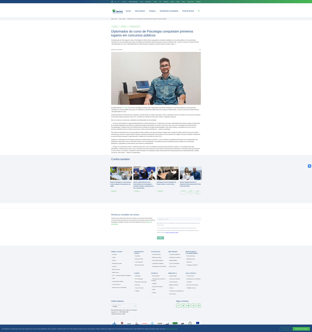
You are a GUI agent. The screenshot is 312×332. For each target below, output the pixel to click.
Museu (183, 1)
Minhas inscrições (156, 257)
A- (118, 1)
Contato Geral (190, 276)
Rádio (178, 1)
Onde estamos (140, 11)
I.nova (141, 1)
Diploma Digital (173, 260)
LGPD (113, 278)
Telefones (189, 262)
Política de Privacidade (171, 328)
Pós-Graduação (139, 279)
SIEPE (153, 289)
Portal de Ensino (188, 11)
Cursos (128, 11)
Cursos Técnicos (139, 288)
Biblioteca (166, 1)
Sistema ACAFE (139, 259)
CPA (160, 1)
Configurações (286, 328)
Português (198, 1)
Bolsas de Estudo (139, 265)
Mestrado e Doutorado (141, 282)
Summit (154, 292)
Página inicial (114, 18)
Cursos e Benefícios (174, 263)
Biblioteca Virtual (173, 285)
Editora (172, 1)
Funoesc (114, 266)
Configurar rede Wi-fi (192, 265)
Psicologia (125, 107)
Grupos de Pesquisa (157, 286)
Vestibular (137, 256)
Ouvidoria (189, 282)
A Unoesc (124, 1)
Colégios (137, 291)
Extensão (137, 285)
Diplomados (148, 1)
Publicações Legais (117, 263)
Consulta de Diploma (174, 254)
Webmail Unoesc (191, 259)
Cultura (155, 1)
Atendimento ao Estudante (169, 11)
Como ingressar (139, 262)
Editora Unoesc (116, 269)
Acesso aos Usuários (174, 279)
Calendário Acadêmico (158, 263)
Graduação (138, 276)
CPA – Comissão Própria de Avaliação (121, 275)
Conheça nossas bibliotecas (176, 291)
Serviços (171, 288)
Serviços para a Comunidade (119, 287)
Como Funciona (173, 282)
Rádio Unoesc (115, 272)
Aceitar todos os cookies (301, 328)
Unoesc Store (191, 1)
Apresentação (155, 276)
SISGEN (154, 283)
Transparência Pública (117, 281)
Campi (113, 257)
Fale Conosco (172, 266)
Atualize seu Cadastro (175, 257)
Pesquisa (152, 11)
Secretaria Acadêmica (157, 260)
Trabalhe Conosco (191, 288)
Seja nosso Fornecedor (192, 285)
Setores (114, 260)
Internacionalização (133, 1)
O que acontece (116, 284)
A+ (115, 1)
